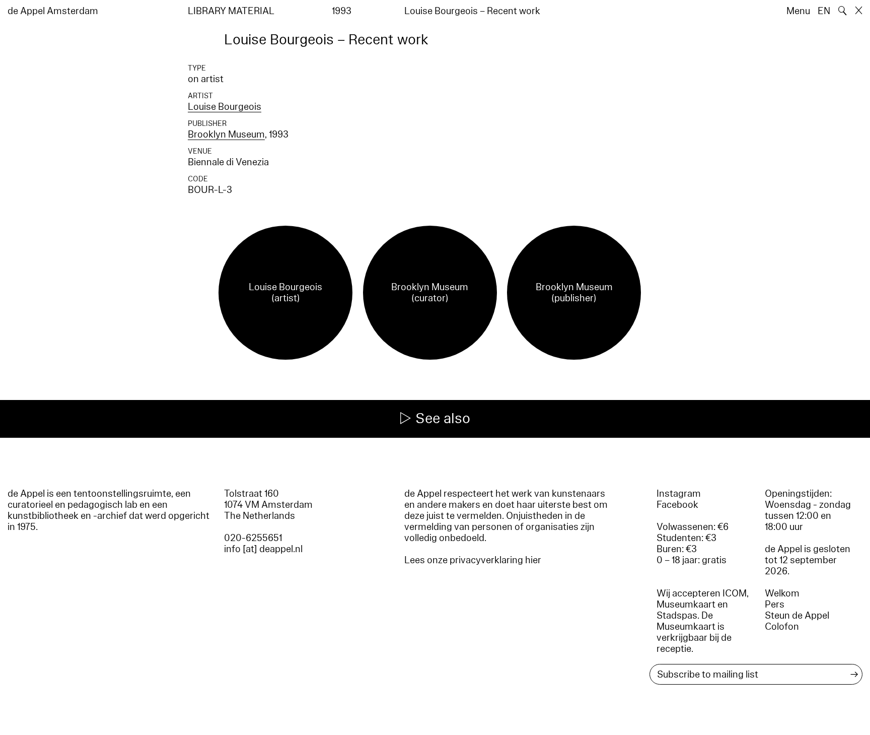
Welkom (782, 593)
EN (824, 11)
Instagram (679, 493)
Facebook (677, 504)
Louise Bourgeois (224, 106)
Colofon (782, 626)
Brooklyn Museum (226, 134)
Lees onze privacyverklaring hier (472, 560)
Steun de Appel (797, 615)
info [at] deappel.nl (263, 549)
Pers (774, 604)
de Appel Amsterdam (53, 11)
